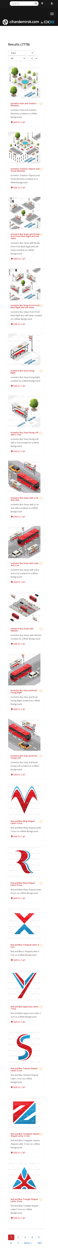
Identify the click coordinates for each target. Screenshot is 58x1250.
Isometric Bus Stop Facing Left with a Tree (25, 433)
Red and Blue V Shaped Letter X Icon (25, 945)
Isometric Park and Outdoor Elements (23, 104)
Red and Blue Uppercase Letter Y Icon (25, 1007)
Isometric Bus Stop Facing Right (22, 371)
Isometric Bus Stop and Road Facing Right (24, 691)
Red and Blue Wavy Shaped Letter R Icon (23, 884)
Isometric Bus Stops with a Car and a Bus (25, 499)
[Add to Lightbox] (41, 104)
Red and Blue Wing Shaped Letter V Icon (23, 822)
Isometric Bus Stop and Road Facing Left (24, 756)
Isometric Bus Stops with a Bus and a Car (25, 564)
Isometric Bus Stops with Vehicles (22, 629)
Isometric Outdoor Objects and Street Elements (25, 169)
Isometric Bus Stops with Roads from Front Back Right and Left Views (25, 236)
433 (39, 1243)
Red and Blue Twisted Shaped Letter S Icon (24, 1069)
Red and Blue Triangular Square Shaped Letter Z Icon (25, 1134)
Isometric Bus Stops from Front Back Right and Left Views (25, 306)
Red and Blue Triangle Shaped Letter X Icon (24, 1200)
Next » (28, 1243)
